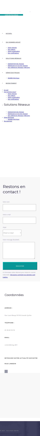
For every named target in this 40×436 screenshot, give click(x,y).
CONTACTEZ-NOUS (11, 15)
